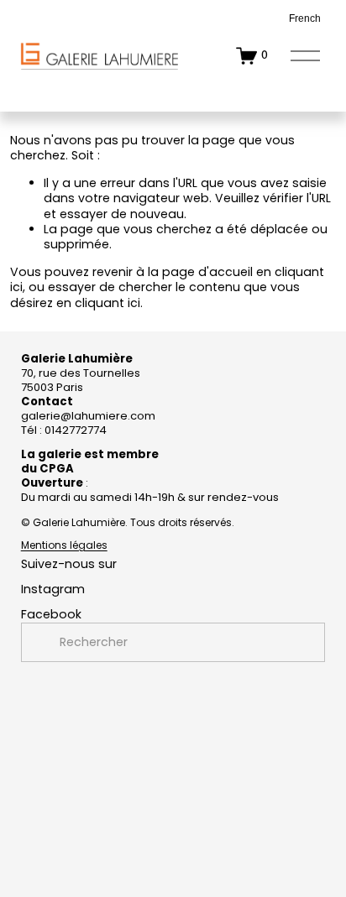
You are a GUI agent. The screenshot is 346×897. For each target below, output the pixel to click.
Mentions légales (64, 545)
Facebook (51, 614)
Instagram (53, 589)
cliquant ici (107, 303)
